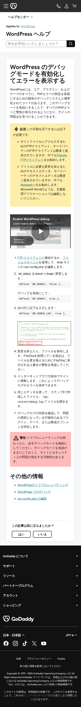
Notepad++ (28, 184)
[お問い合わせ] (58, 6)
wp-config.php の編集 (32, 498)
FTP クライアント (30, 257)
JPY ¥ (69, 635)
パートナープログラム (18, 585)
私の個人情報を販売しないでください (40, 666)
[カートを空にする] (74, 6)
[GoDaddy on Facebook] (6, 645)
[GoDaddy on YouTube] (44, 645)
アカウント (10, 595)
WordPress (28, 26)
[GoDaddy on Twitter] (34, 645)
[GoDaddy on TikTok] (25, 645)
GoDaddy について (15, 556)
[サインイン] (66, 6)
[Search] (71, 43)
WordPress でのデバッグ (34, 491)
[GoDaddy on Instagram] (15, 645)
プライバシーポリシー (39, 658)
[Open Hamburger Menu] (4, 6)
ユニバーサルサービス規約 (38, 695)
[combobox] (36, 43)
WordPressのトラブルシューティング (43, 484)
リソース (9, 575)
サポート (9, 565)
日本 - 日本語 (12, 635)
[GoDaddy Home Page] (18, 619)
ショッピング (12, 605)
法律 (18, 658)
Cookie (61, 658)
